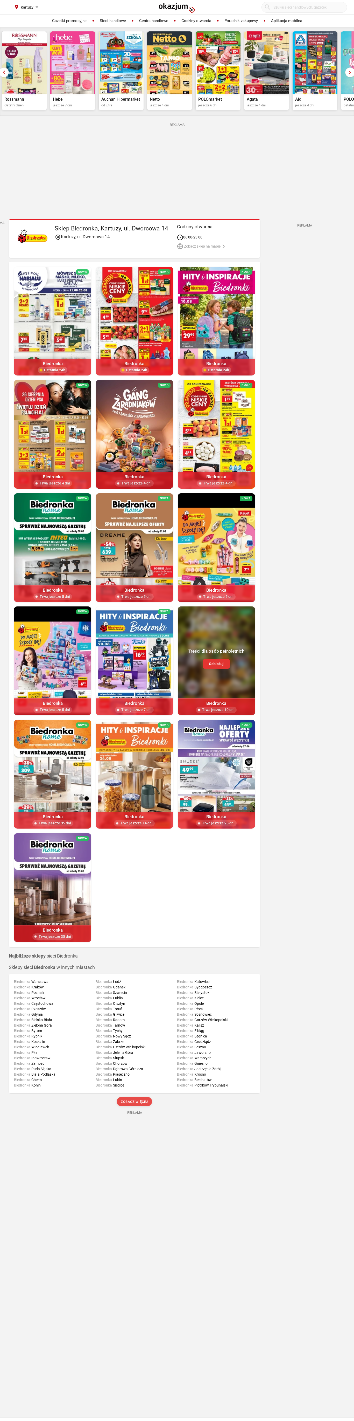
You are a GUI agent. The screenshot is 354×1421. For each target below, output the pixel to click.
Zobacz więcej (134, 1102)
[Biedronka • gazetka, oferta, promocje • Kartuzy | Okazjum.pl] (32, 236)
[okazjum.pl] (177, 8)
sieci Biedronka (43, 956)
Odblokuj (216, 664)
